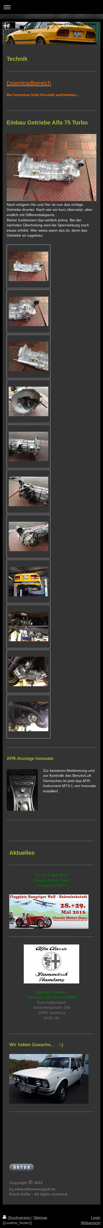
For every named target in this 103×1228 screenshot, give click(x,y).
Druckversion (19, 1217)
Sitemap (40, 1217)
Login (95, 1217)
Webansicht (90, 1223)
